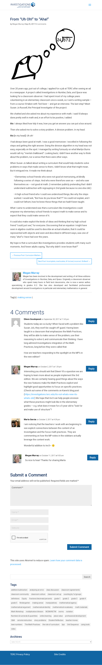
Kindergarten (25, 603)
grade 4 (83, 599)
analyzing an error (37, 590)
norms (61, 612)
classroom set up (54, 594)
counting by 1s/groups (72, 594)
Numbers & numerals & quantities (24, 616)
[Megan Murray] (17, 279)
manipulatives (51, 603)
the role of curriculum (51, 625)
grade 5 (14, 603)
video (13, 629)
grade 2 (66, 599)
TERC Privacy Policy (20, 654)
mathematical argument (20, 607)
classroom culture (38, 594)
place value (58, 616)
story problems (40, 620)
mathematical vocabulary (63, 607)
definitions (15, 599)
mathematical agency (67, 603)
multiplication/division (34, 612)
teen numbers (16, 625)
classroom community (20, 594)
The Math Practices (32, 625)
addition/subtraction (19, 590)
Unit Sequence (73, 625)
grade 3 (74, 599)
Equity (24, 599)
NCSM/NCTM (51, 612)
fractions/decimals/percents (40, 599)
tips (63, 625)
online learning (45, 616)
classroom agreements (70, 590)
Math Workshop (17, 612)
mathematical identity (41, 607)
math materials (81, 607)
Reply (91, 321)
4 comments (41, 24)
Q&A (13, 620)
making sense (24, 297)
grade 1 (57, 599)
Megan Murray (18, 24)
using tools (85, 625)
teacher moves (72, 620)
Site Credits (60, 654)
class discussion (52, 590)
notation (69, 612)
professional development (75, 616)
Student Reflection (56, 620)
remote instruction (24, 620)
